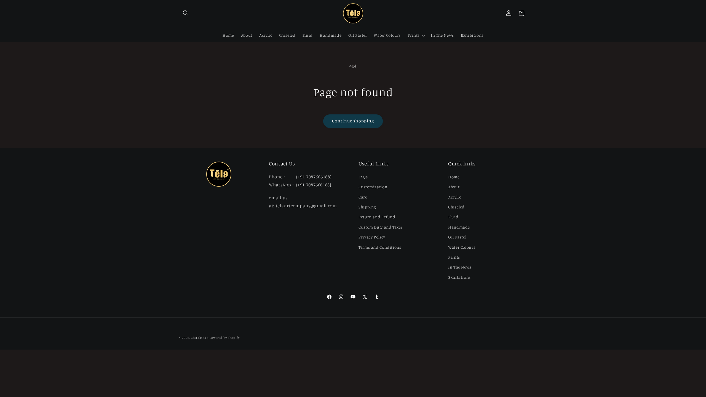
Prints (454, 257)
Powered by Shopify (225, 338)
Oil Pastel (457, 237)
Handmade (459, 227)
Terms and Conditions (380, 247)
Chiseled (456, 207)
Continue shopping (353, 121)
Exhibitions (459, 277)
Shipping (367, 207)
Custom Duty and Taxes (381, 227)
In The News (459, 267)
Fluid (453, 216)
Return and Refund (377, 216)
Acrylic (454, 197)
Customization (373, 186)
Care (363, 197)
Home (454, 177)
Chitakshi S (199, 338)
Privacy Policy (372, 237)
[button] (185, 13)
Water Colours (461, 247)
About (453, 186)
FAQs (363, 177)
